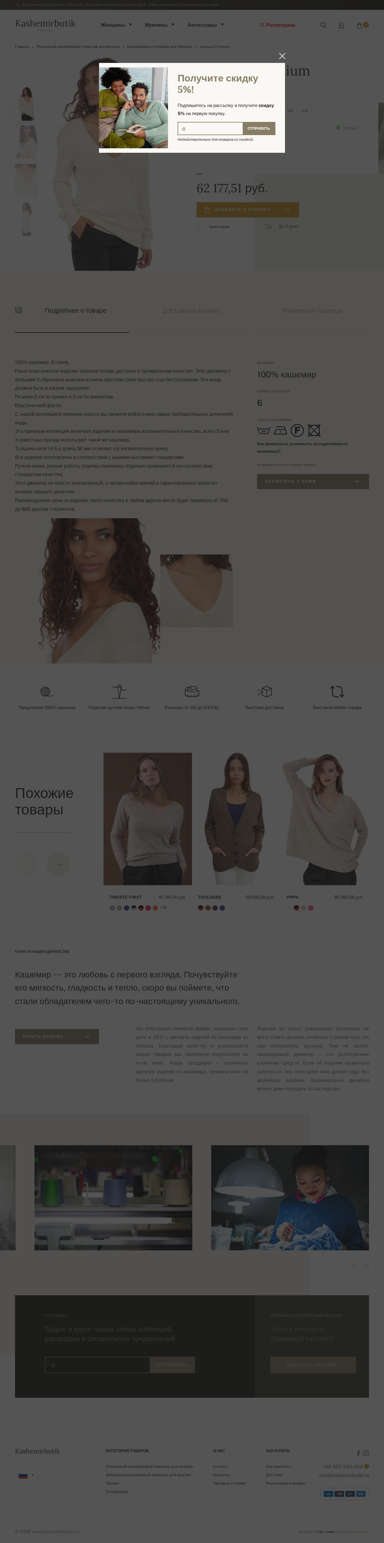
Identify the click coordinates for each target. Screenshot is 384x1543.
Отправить (259, 128)
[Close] (280, 56)
